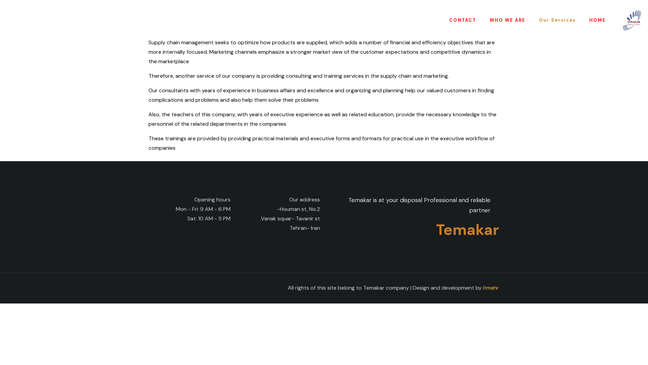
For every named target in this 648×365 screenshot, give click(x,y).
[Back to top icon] (156, 287)
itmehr (491, 287)
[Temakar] (632, 20)
